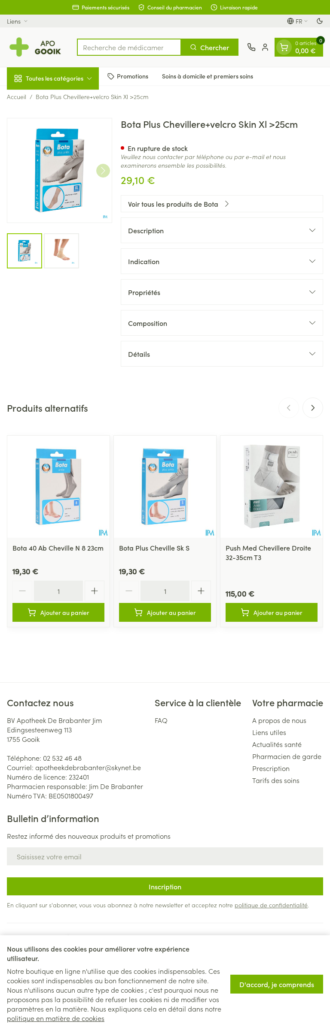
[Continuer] (103, 171)
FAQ (161, 720)
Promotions (132, 76)
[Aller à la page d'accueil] (37, 47)
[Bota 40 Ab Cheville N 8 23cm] (58, 487)
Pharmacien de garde (286, 756)
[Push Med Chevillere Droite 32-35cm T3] (271, 487)
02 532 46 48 (62, 757)
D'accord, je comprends (276, 984)
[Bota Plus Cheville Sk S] (165, 487)
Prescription (271, 768)
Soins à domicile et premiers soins (207, 76)
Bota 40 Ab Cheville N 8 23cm (58, 547)
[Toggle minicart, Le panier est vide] (284, 47)
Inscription (165, 886)
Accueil (16, 96)
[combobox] (129, 47)
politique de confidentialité (271, 904)
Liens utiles (269, 732)
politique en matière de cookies (55, 1018)
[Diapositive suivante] (312, 408)
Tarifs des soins (275, 780)
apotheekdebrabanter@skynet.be (88, 767)
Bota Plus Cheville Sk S (154, 547)
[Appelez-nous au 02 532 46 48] (251, 47)
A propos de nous (279, 720)
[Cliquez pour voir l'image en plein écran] (59, 170)
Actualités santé (277, 744)
